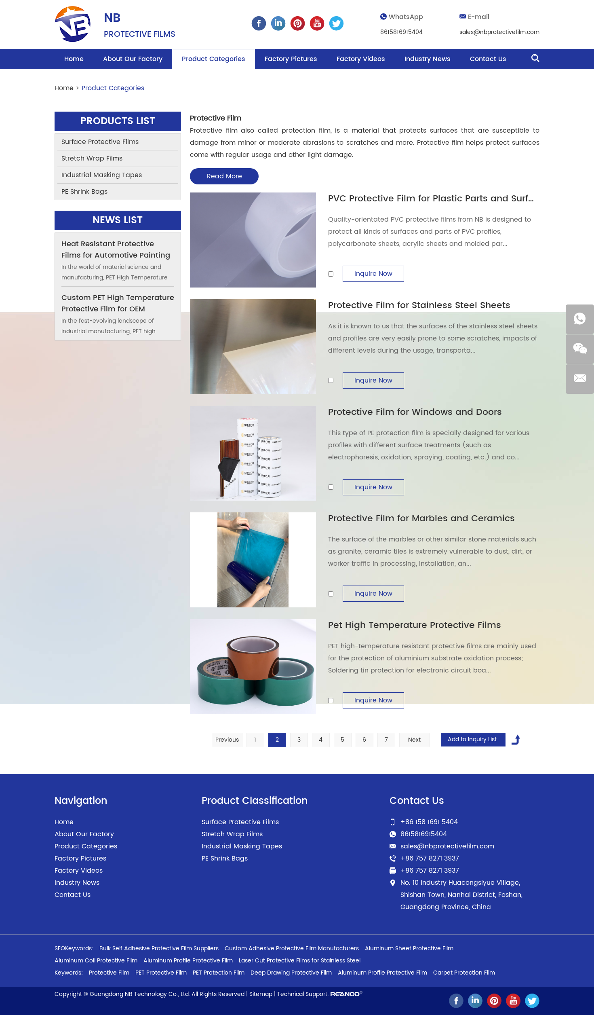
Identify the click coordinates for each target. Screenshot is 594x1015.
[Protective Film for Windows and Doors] (253, 453)
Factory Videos (361, 59)
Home (74, 59)
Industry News (427, 59)
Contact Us (488, 59)
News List (118, 220)
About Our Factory (132, 59)
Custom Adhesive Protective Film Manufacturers (292, 948)
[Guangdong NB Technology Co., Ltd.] (73, 24)
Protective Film (109, 972)
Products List (117, 121)
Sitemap (260, 994)
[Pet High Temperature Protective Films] (253, 666)
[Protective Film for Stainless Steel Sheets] (253, 346)
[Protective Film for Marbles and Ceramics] (253, 559)
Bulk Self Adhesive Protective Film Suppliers (159, 948)
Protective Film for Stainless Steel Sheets (419, 305)
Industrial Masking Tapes (101, 175)
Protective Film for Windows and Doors (415, 412)
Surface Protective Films (100, 142)
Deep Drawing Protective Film (291, 972)
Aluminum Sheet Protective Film (409, 948)
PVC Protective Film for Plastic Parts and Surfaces (439, 198)
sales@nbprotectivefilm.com (499, 32)
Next (414, 739)
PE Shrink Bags (84, 191)
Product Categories (213, 59)
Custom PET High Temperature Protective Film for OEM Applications (117, 309)
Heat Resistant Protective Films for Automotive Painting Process (115, 255)
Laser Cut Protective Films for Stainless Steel (299, 960)
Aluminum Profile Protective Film (188, 960)
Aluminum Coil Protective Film (96, 960)
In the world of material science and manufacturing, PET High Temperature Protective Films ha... (114, 277)
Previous (227, 739)
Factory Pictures (291, 59)
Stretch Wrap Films (91, 158)
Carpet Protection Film (464, 972)
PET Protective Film (161, 972)
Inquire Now (373, 274)
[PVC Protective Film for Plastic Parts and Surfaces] (253, 240)
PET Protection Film (218, 972)
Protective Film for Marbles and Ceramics (421, 518)
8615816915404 (401, 32)
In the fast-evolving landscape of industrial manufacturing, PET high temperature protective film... (108, 331)
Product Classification (255, 801)
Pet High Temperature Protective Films (414, 625)
